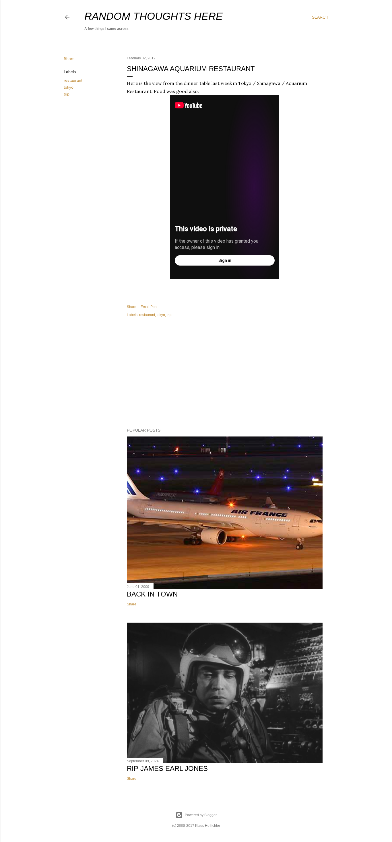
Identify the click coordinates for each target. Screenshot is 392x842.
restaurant (73, 80)
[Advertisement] (225, 373)
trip (66, 94)
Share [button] (69, 58)
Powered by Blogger (201, 815)
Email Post (149, 307)
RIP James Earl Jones (167, 768)
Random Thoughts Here (153, 16)
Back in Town (152, 594)
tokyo (68, 87)
